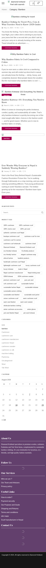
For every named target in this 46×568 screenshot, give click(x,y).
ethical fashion (8, 258)
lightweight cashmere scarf (12, 265)
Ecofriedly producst (28, 251)
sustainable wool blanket (11, 295)
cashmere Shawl (8, 343)
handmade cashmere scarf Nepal (14, 262)
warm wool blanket (10, 302)
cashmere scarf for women (12, 240)
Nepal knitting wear (34, 273)
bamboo (7, 95)
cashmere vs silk (8, 350)
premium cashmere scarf (12, 280)
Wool (3, 364)
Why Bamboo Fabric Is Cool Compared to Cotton (20, 60)
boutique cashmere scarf (12, 236)
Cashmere (5, 332)
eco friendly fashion (10, 254)
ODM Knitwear (8, 276)
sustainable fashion (27, 283)
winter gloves (31, 309)
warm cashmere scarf (30, 298)
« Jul (4, 420)
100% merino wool (9, 229)
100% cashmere (9, 225)
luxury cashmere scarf (33, 265)
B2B (3, 325)
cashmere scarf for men (32, 236)
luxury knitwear (8, 269)
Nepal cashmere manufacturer (13, 273)
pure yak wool (28, 280)
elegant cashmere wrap (28, 254)
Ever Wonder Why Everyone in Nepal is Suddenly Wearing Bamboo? (19, 166)
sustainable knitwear (31, 287)
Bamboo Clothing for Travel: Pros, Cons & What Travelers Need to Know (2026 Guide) (21, 23)
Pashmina (5, 357)
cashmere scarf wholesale (12, 243)
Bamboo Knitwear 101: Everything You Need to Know (23, 101)
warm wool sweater (26, 302)
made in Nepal (22, 269)
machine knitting (8, 353)
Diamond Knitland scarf (27, 247)
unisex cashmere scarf (11, 298)
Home (4, 9)
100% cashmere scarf (26, 225)
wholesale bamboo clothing (12, 305)
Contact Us (7, 525)
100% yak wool (25, 229)
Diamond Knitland (9, 247)
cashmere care (7, 336)
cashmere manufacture (10, 339)
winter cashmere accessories (13, 309)
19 (16, 405)
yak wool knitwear (29, 313)
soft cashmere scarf (10, 283)
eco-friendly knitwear (10, 251)
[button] (3, 3)
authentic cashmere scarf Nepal (14, 233)
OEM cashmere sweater (25, 276)
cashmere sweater (8, 346)
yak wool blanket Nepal (11, 313)
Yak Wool (5, 368)
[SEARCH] (42, 212)
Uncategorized (7, 361)
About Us (6, 438)
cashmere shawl (30, 243)
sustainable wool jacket (31, 295)
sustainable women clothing (12, 291)
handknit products (23, 258)
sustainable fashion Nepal (12, 287)
